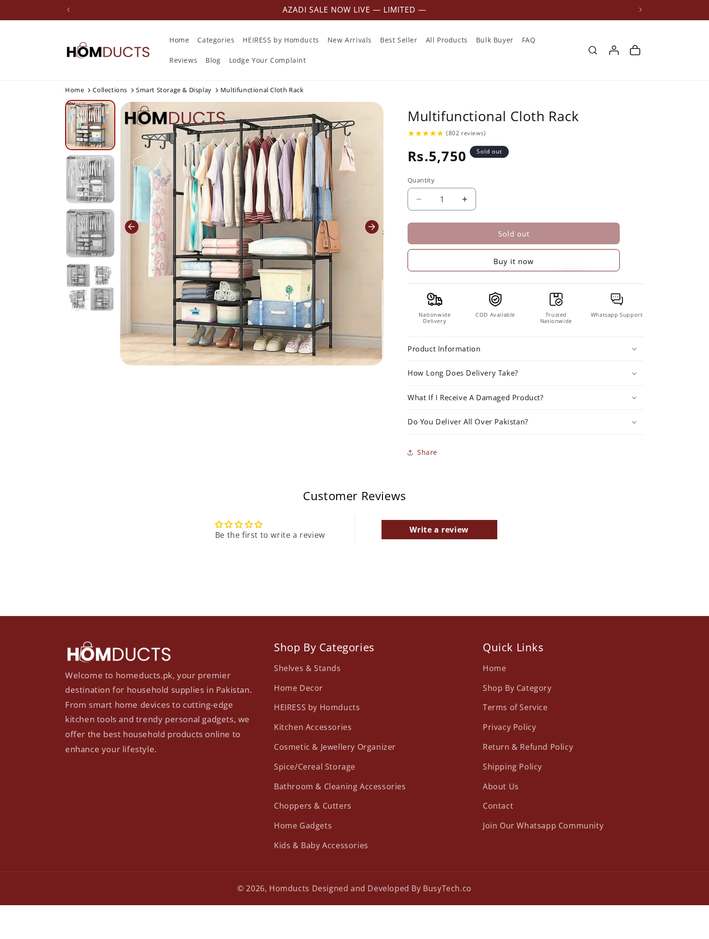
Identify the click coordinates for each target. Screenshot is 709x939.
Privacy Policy (509, 727)
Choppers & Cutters (313, 805)
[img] (426, 133)
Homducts (289, 888)
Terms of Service (515, 707)
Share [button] (427, 452)
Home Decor (298, 687)
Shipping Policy (512, 766)
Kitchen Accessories (313, 727)
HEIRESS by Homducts (317, 707)
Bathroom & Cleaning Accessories (340, 786)
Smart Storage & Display (174, 89)
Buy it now (513, 261)
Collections (110, 89)
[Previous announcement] (68, 9)
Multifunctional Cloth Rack (493, 116)
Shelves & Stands (307, 667)
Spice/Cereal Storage (314, 766)
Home (74, 89)
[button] (592, 50)
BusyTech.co (447, 888)
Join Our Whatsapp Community (543, 825)
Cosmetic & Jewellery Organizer (335, 746)
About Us (501, 786)
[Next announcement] (640, 9)
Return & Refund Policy (528, 746)
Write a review (438, 529)
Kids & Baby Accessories (321, 845)
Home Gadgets (303, 825)
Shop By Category (517, 687)
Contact (498, 805)
